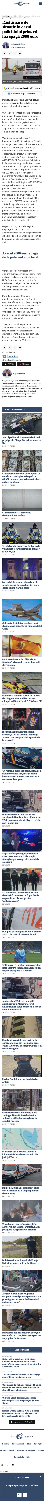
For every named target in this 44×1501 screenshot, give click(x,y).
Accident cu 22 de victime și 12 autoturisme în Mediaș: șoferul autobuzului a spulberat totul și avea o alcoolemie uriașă (22, 1005)
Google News (12, 356)
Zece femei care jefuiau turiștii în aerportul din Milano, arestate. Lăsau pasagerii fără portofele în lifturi (21, 1227)
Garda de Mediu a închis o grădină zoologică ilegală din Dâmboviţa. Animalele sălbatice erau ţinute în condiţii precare (19, 1116)
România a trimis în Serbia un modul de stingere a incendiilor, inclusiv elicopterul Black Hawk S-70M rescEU (22, 698)
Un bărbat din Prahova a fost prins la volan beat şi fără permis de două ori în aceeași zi (21, 549)
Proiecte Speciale (22, 1457)
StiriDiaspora (7, 16)
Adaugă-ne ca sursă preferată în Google (24, 88)
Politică (5, 1443)
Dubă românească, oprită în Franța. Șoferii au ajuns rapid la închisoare (20, 1261)
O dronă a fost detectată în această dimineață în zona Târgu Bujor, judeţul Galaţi (22, 626)
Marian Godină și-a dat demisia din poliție (20, 1080)
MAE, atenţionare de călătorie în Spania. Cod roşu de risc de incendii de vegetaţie (21, 662)
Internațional (18, 1443)
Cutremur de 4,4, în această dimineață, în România (16, 514)
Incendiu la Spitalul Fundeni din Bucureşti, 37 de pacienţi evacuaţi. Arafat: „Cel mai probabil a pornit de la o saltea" (21, 736)
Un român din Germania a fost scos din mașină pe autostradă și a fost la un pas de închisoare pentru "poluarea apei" (20, 896)
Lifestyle (38, 1443)
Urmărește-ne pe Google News (23, 93)
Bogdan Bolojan (19, 44)
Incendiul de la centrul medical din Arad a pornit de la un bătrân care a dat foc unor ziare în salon (20, 585)
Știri (15, 16)
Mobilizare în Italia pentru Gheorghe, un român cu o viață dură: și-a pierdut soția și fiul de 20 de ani (21, 1335)
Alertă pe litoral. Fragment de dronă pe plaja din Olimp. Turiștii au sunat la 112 (21, 440)
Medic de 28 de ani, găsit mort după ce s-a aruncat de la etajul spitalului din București (20, 1190)
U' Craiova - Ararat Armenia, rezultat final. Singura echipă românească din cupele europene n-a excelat (21, 968)
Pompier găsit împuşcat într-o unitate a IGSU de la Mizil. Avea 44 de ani (21, 933)
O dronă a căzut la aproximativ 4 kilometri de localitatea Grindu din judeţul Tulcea (20, 1154)
